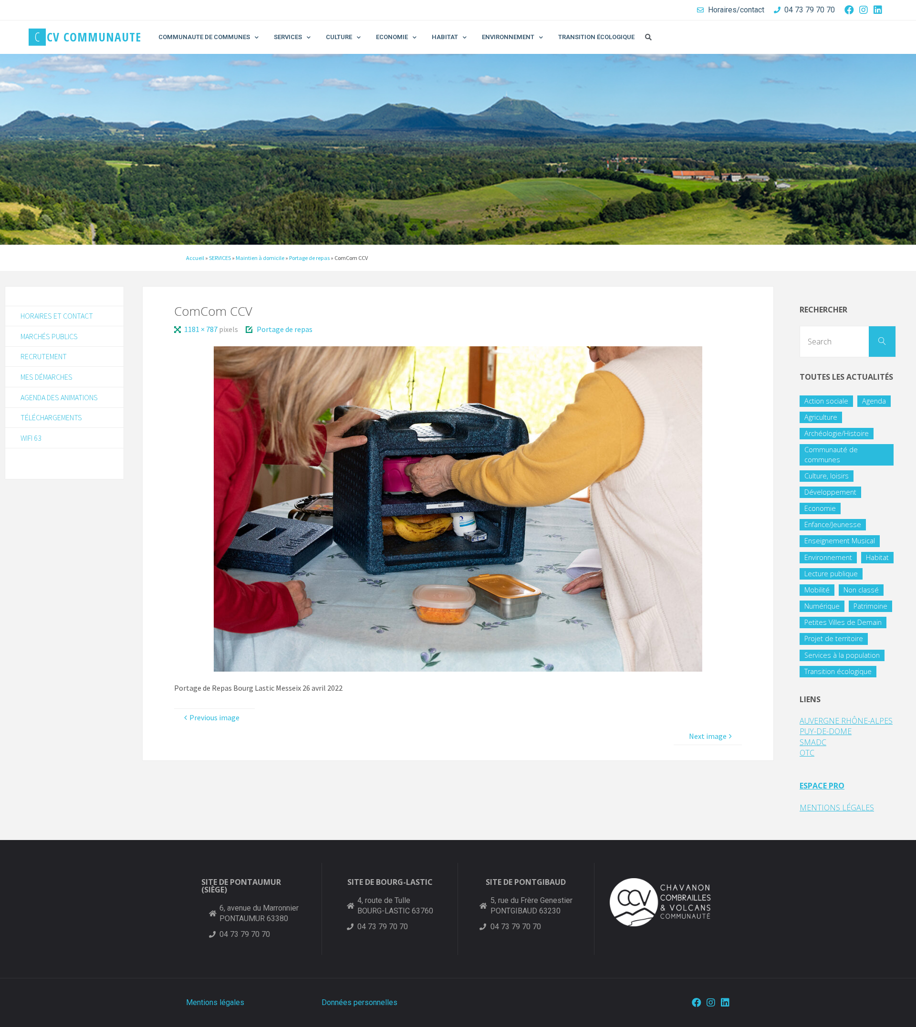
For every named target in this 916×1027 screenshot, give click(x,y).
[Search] (882, 341)
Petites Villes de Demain (843, 622)
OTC (807, 752)
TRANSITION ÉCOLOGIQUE (596, 37)
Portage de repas (309, 257)
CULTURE (339, 37)
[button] (648, 37)
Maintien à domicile (260, 257)
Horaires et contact (57, 316)
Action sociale (826, 400)
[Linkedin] (878, 10)
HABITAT (445, 37)
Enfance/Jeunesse (832, 524)
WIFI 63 (31, 438)
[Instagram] (863, 10)
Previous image (214, 717)
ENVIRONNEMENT (508, 37)
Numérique (822, 606)
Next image (708, 736)
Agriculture (820, 417)
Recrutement (44, 356)
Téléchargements (51, 417)
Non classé (861, 589)
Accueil (195, 257)
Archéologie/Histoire (836, 433)
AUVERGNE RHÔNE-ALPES (846, 721)
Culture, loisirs (826, 475)
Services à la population (842, 655)
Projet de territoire (833, 638)
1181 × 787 (201, 329)
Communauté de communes (831, 454)
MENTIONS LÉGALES (837, 807)
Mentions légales (215, 1002)
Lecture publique (831, 573)
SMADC (813, 742)
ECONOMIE (392, 37)
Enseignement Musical (839, 540)
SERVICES (288, 37)
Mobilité (817, 589)
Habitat (877, 557)
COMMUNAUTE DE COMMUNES (204, 37)
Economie (820, 508)
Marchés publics (49, 336)
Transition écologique (838, 671)
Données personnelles (359, 1002)
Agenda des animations (59, 397)
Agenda (874, 400)
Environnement (828, 557)
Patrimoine (870, 606)
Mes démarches (47, 377)
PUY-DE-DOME (826, 731)
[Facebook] (849, 10)
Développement (830, 492)
